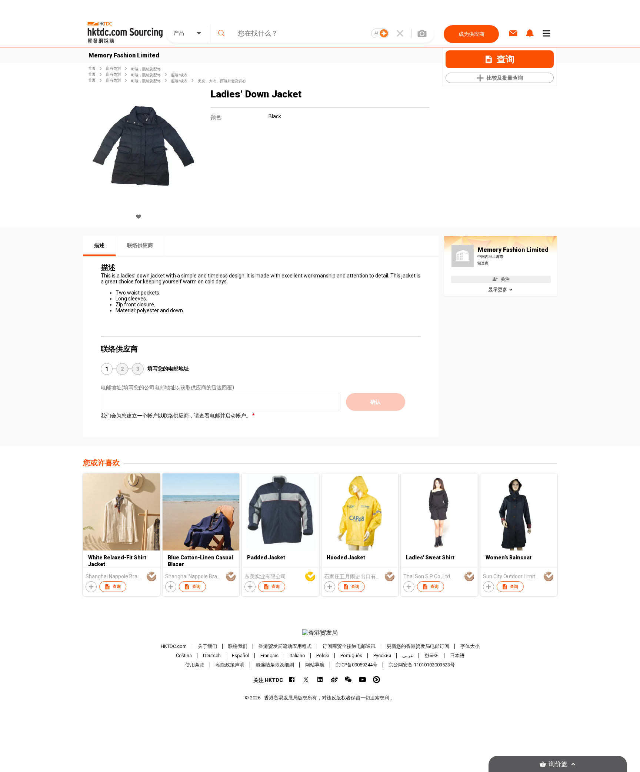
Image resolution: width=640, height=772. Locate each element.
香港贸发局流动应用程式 (285, 646)
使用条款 (194, 665)
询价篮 (558, 764)
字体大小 (470, 646)
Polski (322, 655)
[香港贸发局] (320, 632)
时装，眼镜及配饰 (146, 69)
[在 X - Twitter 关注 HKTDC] (306, 679)
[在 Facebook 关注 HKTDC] (292, 679)
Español (240, 655)
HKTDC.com (174, 646)
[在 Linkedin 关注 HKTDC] (320, 679)
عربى (407, 655)
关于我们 (207, 646)
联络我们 (237, 646)
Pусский (382, 655)
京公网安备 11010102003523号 (422, 665)
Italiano (297, 655)
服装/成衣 (179, 75)
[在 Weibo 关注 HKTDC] (334, 679)
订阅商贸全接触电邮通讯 (349, 646)
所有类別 (113, 68)
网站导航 (314, 665)
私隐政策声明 (230, 665)
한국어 (431, 655)
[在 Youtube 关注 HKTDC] (362, 679)
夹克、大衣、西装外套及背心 (222, 81)
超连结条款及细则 (275, 665)
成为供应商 (471, 34)
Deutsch (212, 655)
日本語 (457, 655)
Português (351, 655)
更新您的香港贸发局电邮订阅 (418, 646)
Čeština (184, 655)
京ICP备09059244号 (356, 665)
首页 (92, 68)
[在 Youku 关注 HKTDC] (376, 679)
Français (269, 655)
